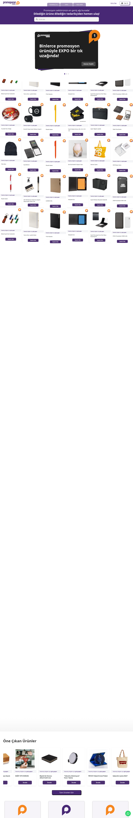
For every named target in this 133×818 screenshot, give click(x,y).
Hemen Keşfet (89, 64)
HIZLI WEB (79, 4)
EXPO (66, 4)
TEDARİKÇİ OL (53, 4)
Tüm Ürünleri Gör (66, 792)
